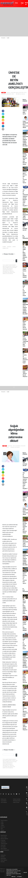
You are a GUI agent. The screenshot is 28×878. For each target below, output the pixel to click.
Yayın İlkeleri (3, 800)
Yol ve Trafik (3, 837)
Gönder (16, 260)
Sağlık (8, 37)
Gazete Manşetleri (5, 850)
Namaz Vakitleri (4, 838)
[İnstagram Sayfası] (7, 794)
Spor (2, 828)
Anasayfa (3, 37)
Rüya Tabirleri (4, 860)
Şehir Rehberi (4, 848)
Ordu (12, 185)
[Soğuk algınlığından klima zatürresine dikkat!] (10, 456)
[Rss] (15, 794)
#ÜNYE (14, 246)
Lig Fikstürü (3, 842)
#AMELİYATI (5, 248)
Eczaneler (3, 840)
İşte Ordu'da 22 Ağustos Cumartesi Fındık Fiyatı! (25, 358)
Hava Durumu (4, 835)
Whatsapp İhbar (16, 800)
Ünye (16, 191)
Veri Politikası (4, 802)
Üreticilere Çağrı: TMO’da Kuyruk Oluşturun (25, 373)
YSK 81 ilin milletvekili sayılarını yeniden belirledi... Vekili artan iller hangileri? (25, 198)
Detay (14, 876)
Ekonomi (3, 827)
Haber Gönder (16, 802)
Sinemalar (3, 845)
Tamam (20, 876)
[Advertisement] (14, 22)
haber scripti (3, 874)
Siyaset (2, 830)
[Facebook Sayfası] (1, 794)
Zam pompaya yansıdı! (25, 228)
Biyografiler (3, 858)
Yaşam (2, 825)
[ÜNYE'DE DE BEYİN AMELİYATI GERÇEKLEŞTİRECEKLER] (10, 102)
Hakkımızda (3, 799)
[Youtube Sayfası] (9, 794)
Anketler (3, 856)
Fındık (2, 822)
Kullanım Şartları (16, 799)
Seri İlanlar (3, 846)
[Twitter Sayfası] (4, 794)
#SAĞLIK (9, 246)
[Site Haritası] (17, 794)
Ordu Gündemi (17, 3)
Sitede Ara (3, 855)
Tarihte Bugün (4, 843)
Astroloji (2, 861)
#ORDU (4, 246)
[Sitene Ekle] (20, 794)
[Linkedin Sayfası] (12, 794)
